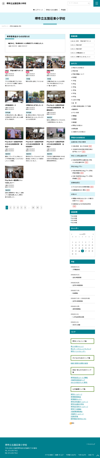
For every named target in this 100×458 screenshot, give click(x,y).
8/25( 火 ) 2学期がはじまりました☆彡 (80, 57)
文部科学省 (74, 416)
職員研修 (75, 109)
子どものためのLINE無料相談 (82, 187)
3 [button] (14, 207)
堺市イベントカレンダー (78, 351)
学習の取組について (78, 74)
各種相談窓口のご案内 (80, 190)
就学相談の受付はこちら (78, 419)
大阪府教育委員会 (76, 411)
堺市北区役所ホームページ (79, 406)
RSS (73, 423)
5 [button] (21, 207)
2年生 (74, 84)
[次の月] (93, 234)
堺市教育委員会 (76, 397)
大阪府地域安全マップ (78, 380)
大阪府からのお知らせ (78, 132)
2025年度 (74, 218)
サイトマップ (91, 444)
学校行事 (75, 71)
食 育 (74, 103)
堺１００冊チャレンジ (77, 346)
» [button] (41, 207)
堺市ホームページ (76, 394)
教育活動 (75, 129)
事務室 (74, 122)
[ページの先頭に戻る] (97, 455)
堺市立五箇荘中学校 (77, 404)
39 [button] (37, 207)
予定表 (63, 10)
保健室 (74, 116)
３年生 (74, 87)
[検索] (88, 3)
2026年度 (74, 216)
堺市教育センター (76, 399)
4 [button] (17, 207)
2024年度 (74, 220)
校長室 (74, 77)
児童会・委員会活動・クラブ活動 (81, 106)
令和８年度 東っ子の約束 (81, 146)
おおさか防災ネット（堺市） (79, 382)
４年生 (74, 90)
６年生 (74, 96)
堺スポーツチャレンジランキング (81, 349)
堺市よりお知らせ (77, 125)
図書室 (74, 119)
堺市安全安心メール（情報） (79, 377)
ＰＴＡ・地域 (75, 112)
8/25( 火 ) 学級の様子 (76, 45)
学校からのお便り (52, 10)
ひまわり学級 (76, 100)
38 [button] (33, 207)
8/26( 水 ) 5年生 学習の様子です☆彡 (81, 41)
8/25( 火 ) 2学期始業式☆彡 (78, 53)
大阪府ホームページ (77, 414)
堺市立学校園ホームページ (79, 402)
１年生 (74, 80)
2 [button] (10, 207)
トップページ (38, 10)
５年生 (74, 93)
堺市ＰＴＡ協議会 (76, 409)
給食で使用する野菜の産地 (79, 363)
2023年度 (74, 222)
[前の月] (71, 234)
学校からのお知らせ (78, 68)
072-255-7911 (13, 450)
